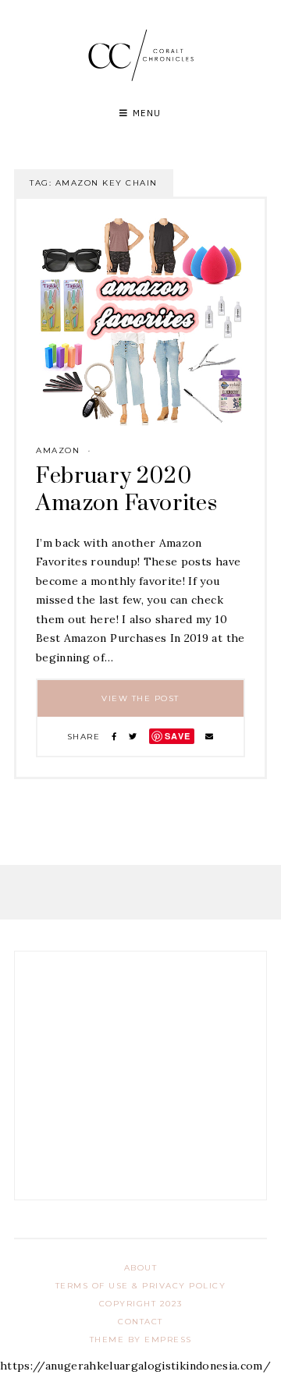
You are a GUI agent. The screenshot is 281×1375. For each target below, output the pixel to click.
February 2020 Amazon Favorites (126, 489)
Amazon (58, 450)
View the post (140, 698)
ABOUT (141, 1268)
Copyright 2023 (141, 1304)
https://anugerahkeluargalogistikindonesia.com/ (135, 1366)
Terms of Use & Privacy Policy (140, 1286)
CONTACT (140, 1322)
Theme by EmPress (141, 1339)
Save (178, 736)
